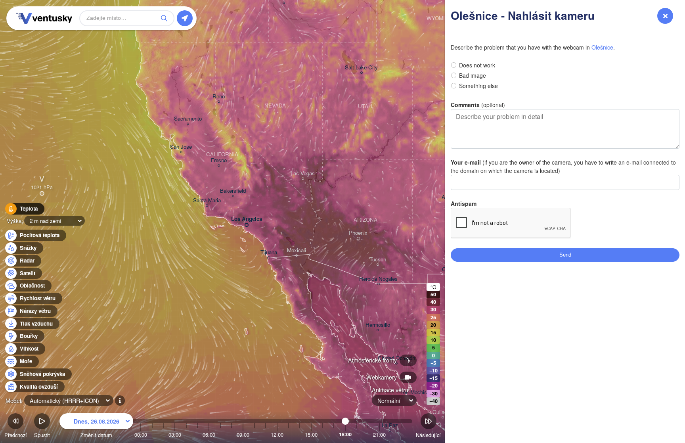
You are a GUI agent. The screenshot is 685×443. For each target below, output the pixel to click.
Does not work (477, 65)
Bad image (472, 75)
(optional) (478, 105)
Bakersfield (233, 191)
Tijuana (268, 252)
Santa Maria (207, 200)
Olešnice (602, 47)
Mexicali (296, 250)
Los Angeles (246, 219)
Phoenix (358, 233)
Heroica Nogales (378, 279)
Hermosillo (377, 325)
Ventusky (43, 18)
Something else (478, 86)
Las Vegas (303, 173)
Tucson (377, 259)
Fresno (219, 160)
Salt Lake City (361, 67)
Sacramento (188, 118)
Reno (218, 96)
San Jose (181, 147)
